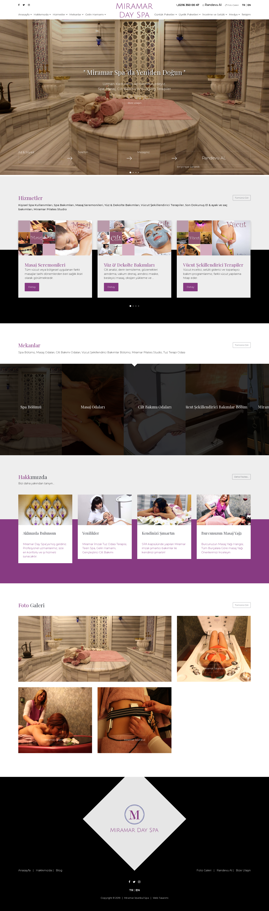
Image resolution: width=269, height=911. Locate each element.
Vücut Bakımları (200, 265)
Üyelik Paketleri (189, 14)
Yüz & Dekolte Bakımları (50, 265)
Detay (32, 287)
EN (249, 5)
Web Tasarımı (160, 898)
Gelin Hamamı (94, 14)
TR (243, 5)
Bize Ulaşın (134, 102)
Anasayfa (24, 14)
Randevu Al (224, 870)
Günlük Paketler (164, 14)
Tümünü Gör (242, 197)
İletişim (246, 14)
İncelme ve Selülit (213, 14)
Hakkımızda (41, 14)
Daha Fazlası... (241, 476)
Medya (233, 14)
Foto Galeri (233, 5)
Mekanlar (75, 14)
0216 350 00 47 (188, 5)
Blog (59, 870)
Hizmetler (59, 14)
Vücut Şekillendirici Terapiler (134, 265)
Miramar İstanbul (94, 668)
